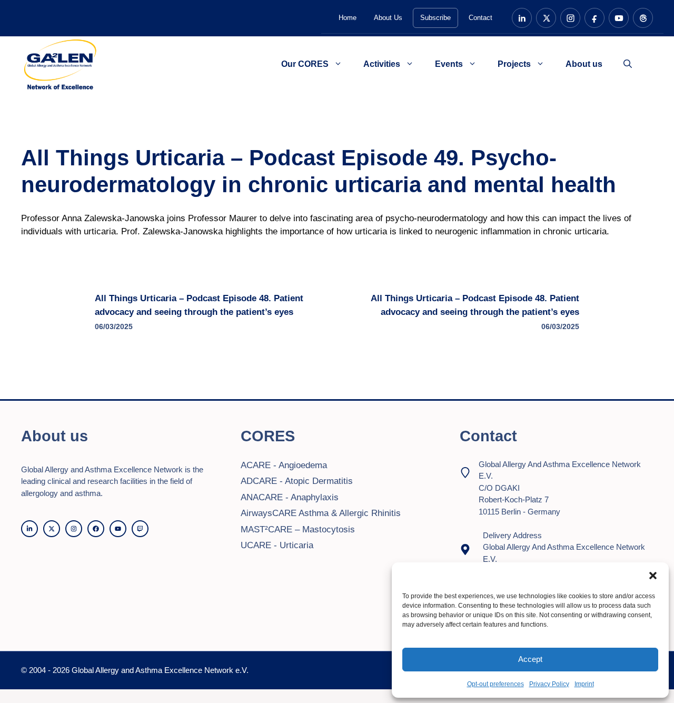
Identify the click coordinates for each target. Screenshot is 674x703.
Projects (514, 64)
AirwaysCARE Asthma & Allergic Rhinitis (321, 513)
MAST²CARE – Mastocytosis (298, 529)
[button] (653, 575)
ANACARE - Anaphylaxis (290, 497)
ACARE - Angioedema (284, 465)
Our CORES (305, 64)
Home (347, 18)
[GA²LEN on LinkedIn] (522, 18)
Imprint (584, 684)
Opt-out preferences (495, 684)
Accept (530, 659)
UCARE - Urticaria (277, 545)
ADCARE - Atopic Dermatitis (297, 481)
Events (449, 64)
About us (584, 64)
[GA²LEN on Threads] (643, 18)
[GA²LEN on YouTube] (619, 18)
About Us (388, 18)
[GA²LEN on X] (546, 18)
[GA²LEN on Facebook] (594, 18)
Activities (381, 64)
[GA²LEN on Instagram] (570, 18)
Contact (480, 18)
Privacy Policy (549, 684)
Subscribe (435, 18)
